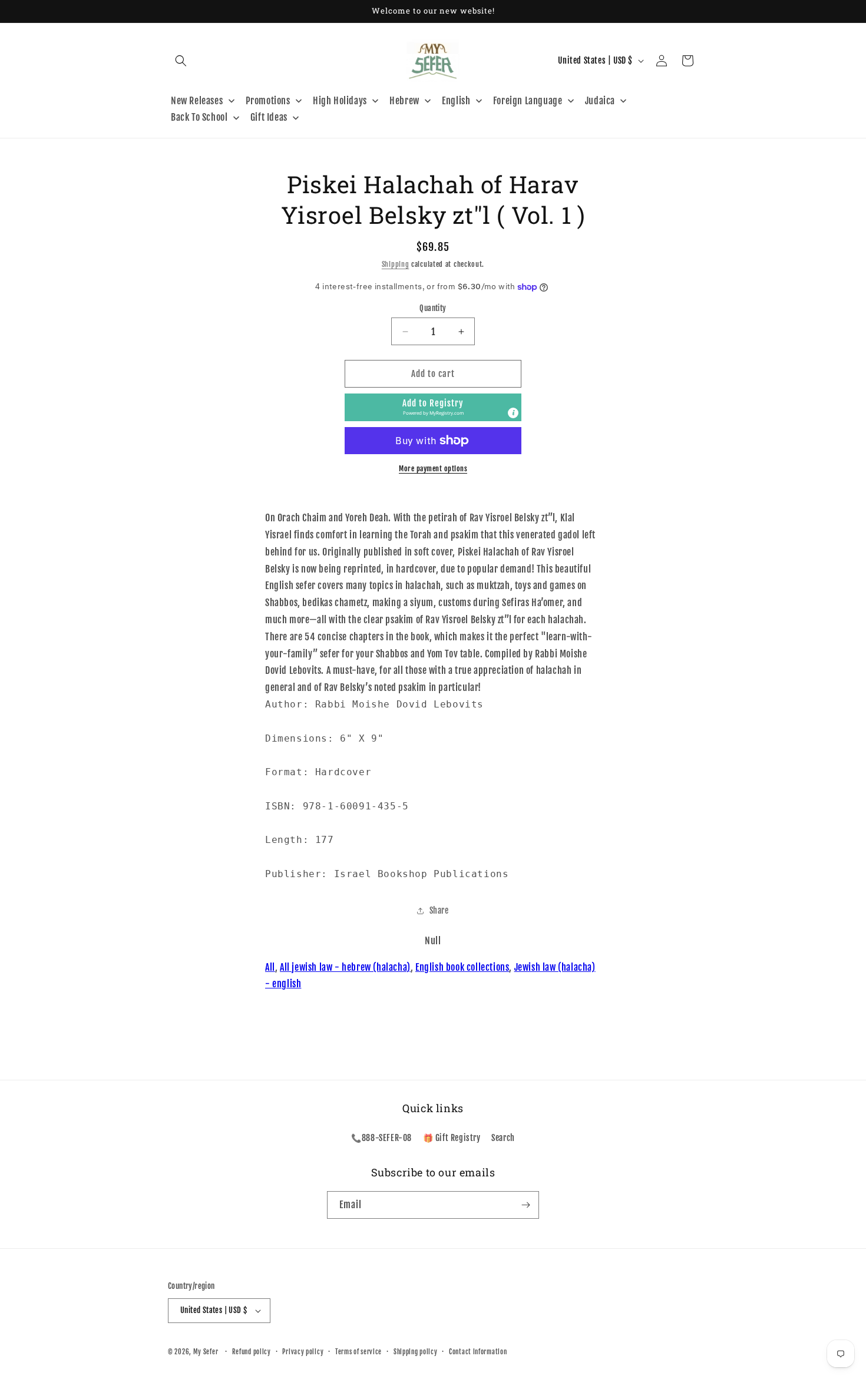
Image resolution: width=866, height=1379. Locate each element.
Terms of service (358, 1352)
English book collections (462, 967)
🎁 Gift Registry (452, 1138)
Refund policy (251, 1352)
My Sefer (206, 1352)
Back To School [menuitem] (199, 117)
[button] (181, 61)
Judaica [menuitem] (600, 101)
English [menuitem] (456, 101)
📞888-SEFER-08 (381, 1138)
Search (503, 1138)
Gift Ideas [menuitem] (268, 117)
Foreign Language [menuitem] (528, 101)
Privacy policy (302, 1352)
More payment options (433, 468)
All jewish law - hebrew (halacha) (345, 967)
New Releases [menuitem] (197, 101)
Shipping (395, 264)
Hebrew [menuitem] (404, 101)
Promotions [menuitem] (268, 101)
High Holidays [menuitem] (340, 101)
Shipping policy (416, 1352)
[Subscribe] (525, 1205)
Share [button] (439, 910)
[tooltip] (513, 413)
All (270, 967)
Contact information (478, 1352)
